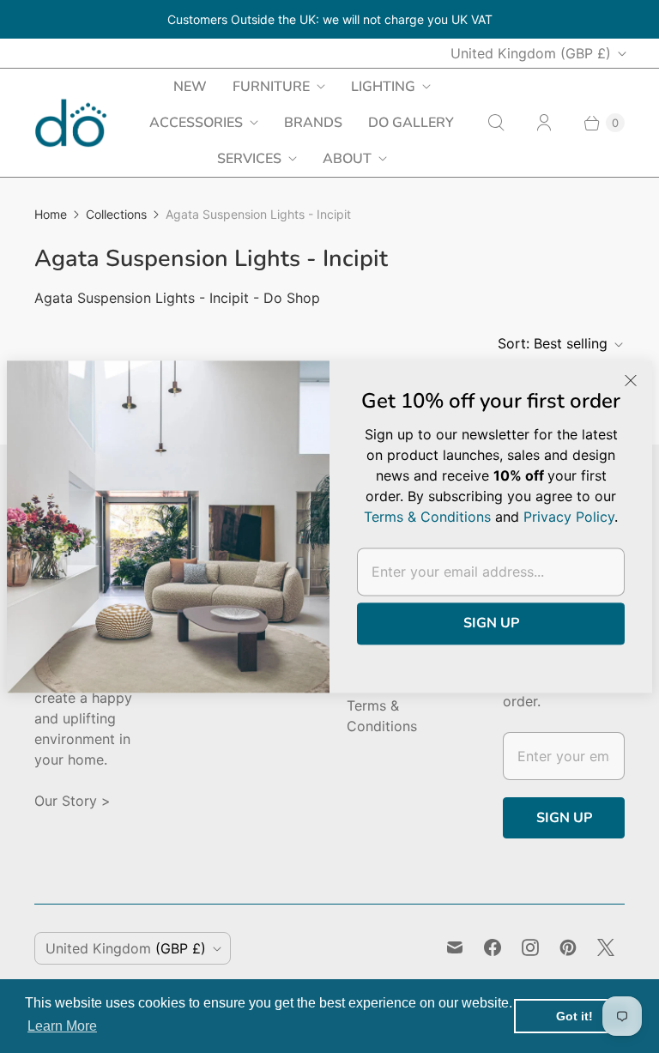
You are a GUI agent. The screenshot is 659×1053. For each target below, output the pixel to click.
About (347, 158)
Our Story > (72, 800)
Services (249, 158)
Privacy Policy (568, 516)
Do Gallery (411, 122)
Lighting (383, 86)
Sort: (553, 343)
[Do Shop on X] (606, 947)
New (190, 86)
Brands (313, 122)
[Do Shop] (70, 123)
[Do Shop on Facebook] (492, 947)
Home (50, 214)
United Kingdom (530, 53)
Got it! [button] (574, 1016)
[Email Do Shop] (455, 947)
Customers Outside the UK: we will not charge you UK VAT (330, 19)
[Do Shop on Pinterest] (568, 947)
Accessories (196, 122)
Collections (116, 214)
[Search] (496, 122)
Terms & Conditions (427, 516)
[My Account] (544, 122)
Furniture (271, 86)
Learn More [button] (62, 1026)
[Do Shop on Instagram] (530, 947)
